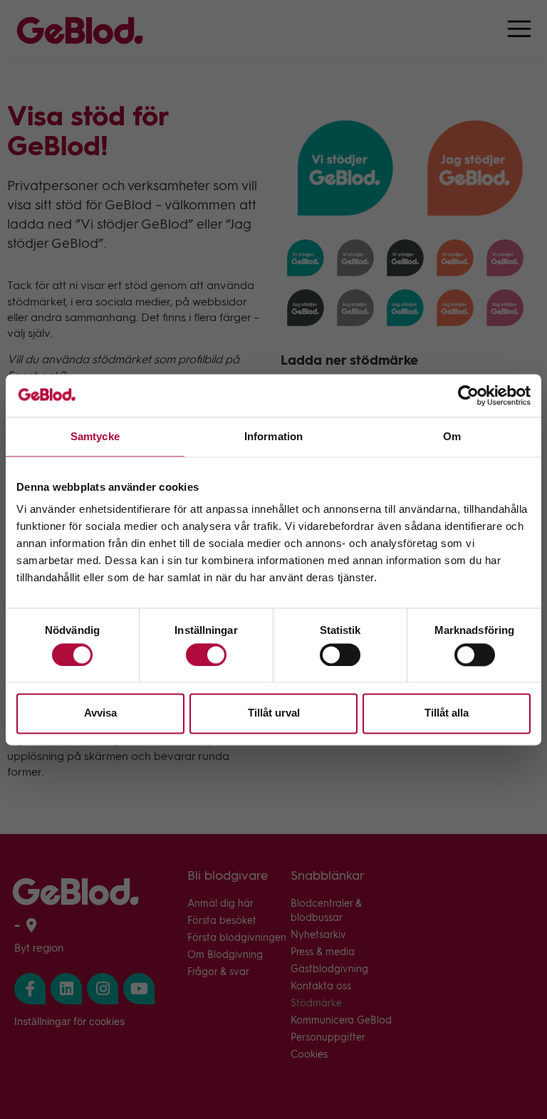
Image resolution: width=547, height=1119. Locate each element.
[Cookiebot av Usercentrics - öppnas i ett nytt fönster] (468, 395)
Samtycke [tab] (95, 436)
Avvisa (100, 713)
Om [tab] (452, 436)
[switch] (206, 654)
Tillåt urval (274, 713)
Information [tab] (273, 436)
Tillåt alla (446, 713)
